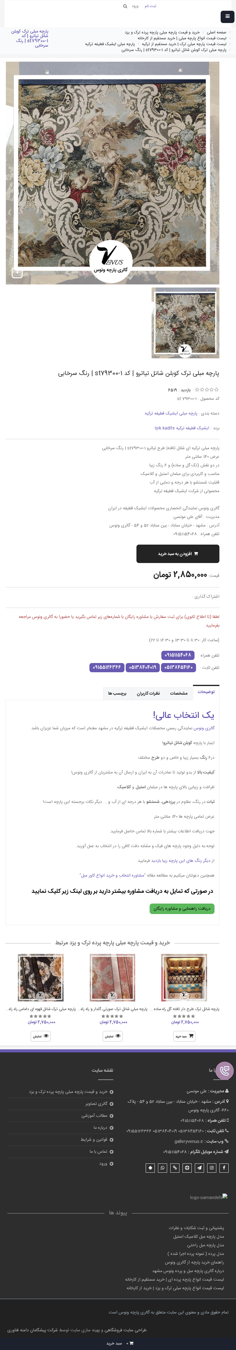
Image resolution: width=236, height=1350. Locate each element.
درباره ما (100, 1128)
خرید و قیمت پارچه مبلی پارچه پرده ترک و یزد (68, 1092)
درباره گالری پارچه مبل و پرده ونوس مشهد (188, 1271)
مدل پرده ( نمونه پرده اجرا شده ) (195, 1254)
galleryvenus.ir (189, 1141)
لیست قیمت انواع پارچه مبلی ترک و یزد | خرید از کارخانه (175, 1288)
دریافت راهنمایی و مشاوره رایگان (182, 908)
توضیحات (206, 692)
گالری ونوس (203, 728)
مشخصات (178, 693)
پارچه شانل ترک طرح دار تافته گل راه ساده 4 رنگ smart (174, 1009)
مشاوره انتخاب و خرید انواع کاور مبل (112, 875)
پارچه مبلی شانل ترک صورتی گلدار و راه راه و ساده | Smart (101, 1009)
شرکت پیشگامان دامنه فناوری (32, 1330)
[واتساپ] (162, 1168)
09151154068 (178, 655)
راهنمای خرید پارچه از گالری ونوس (194, 1262)
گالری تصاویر (96, 1104)
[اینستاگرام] (211, 1168)
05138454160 (178, 667)
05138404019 (142, 667)
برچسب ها (117, 693)
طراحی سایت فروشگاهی (125, 1330)
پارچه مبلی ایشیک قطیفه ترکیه (171, 413)
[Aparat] (187, 1168)
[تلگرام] (199, 1168)
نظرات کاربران (148, 693)
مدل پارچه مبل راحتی (205, 1245)
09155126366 (107, 667)
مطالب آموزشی (94, 1116)
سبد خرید (181, 1036)
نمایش (109, 1036)
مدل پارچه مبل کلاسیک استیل (198, 1236)
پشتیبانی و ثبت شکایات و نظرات (196, 1228)
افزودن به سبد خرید (175, 554)
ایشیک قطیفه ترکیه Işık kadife (182, 428)
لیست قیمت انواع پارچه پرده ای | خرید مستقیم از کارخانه (174, 1279)
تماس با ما (98, 1151)
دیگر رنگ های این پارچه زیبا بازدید (180, 861)
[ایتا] (174, 1168)
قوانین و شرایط (94, 1140)
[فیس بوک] (224, 1168)
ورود (103, 1163)
